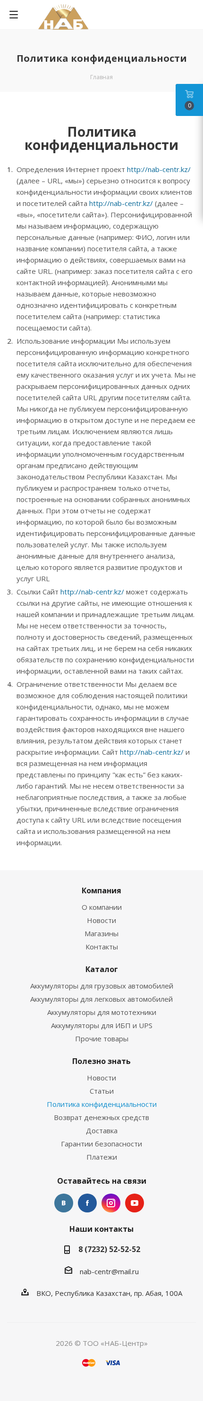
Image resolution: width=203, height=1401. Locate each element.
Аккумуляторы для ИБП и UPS (101, 1025)
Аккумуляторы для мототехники (101, 1012)
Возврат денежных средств (101, 1117)
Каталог (101, 969)
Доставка (102, 1130)
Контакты (101, 946)
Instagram (111, 1203)
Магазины (101, 933)
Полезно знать (101, 1061)
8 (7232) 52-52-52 (109, 1249)
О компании (102, 907)
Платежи (101, 1157)
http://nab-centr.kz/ (159, 169)
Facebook (87, 1203)
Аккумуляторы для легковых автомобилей (101, 999)
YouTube (134, 1203)
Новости (101, 920)
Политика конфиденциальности (102, 1104)
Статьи (102, 1091)
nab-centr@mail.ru (109, 1271)
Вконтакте (63, 1203)
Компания (101, 890)
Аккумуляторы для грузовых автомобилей (101, 985)
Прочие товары (101, 1038)
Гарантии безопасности (101, 1143)
